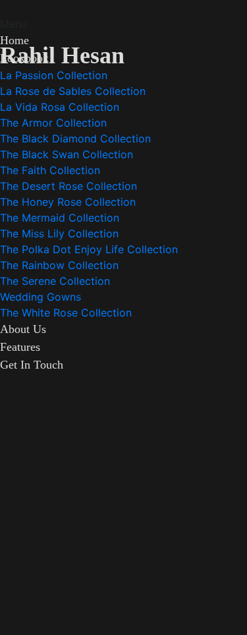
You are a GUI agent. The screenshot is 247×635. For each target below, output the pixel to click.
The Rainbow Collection (59, 265)
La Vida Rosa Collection (59, 106)
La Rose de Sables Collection (73, 91)
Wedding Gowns (40, 296)
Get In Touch (31, 364)
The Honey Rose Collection (68, 201)
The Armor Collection (53, 122)
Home (14, 40)
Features (20, 346)
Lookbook (24, 58)
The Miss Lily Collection (59, 233)
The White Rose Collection (66, 312)
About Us (23, 329)
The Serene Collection (55, 280)
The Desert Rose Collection (68, 186)
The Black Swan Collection (66, 154)
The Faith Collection (50, 170)
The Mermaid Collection (59, 217)
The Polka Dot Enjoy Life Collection (89, 249)
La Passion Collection (53, 75)
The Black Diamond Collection (75, 138)
